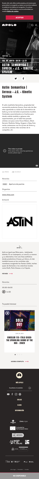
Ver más (5, 273)
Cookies (27, 469)
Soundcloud (18, 171)
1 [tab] (15, 354)
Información (19, 410)
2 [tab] (17, 354)
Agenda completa (17, 361)
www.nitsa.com (8, 195)
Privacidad (20, 469)
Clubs (19, 405)
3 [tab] (19, 354)
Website (7, 171)
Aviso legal (13, 469)
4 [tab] (21, 354)
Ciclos (19, 400)
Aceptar (19, 18)
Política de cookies (12, 11)
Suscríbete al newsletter (16, 388)
